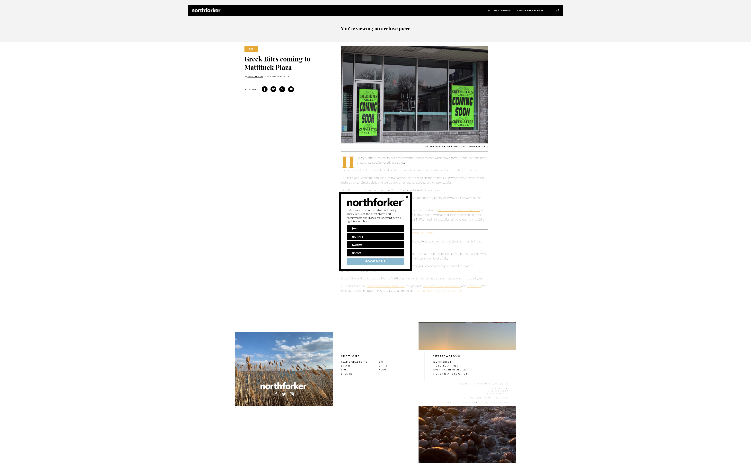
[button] (375, 215)
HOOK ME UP (375, 261)
